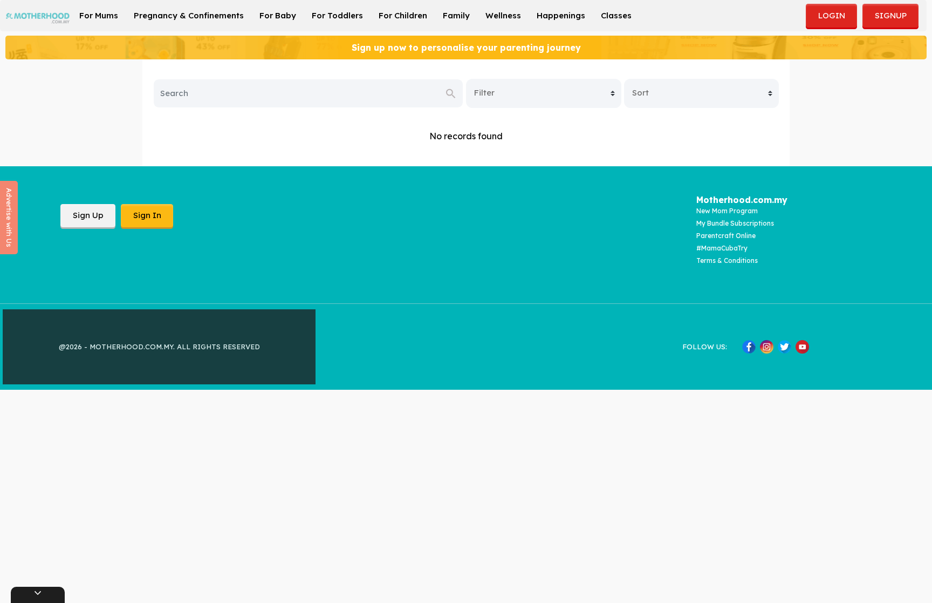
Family (456, 15)
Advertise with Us (9, 217)
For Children (403, 15)
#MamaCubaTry (722, 248)
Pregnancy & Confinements (189, 15)
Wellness (503, 15)
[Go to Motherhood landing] (37, 18)
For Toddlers (337, 15)
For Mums (98, 15)
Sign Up (88, 215)
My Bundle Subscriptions (735, 223)
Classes (616, 15)
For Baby (277, 15)
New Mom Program (727, 211)
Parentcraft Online (726, 236)
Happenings (561, 15)
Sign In (147, 215)
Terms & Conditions (727, 260)
